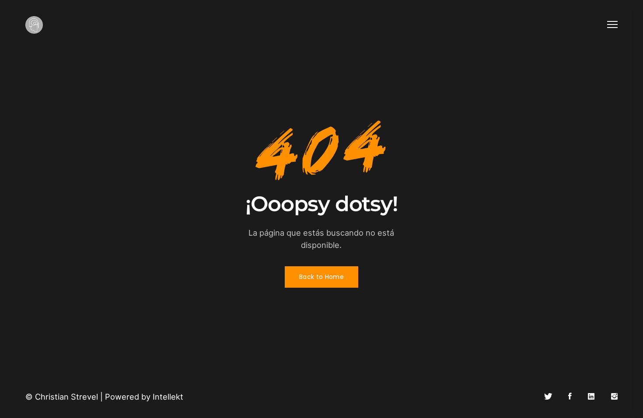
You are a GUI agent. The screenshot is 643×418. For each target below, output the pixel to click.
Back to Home (321, 276)
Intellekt (168, 396)
